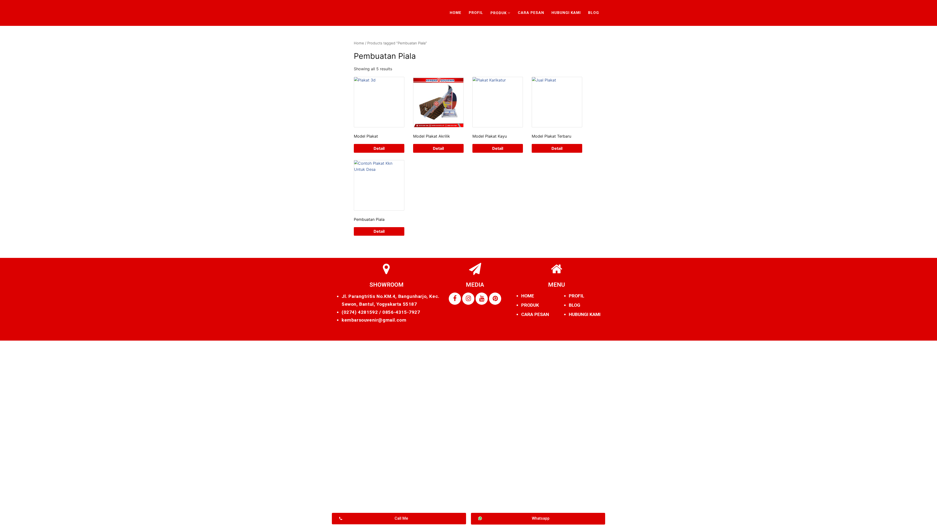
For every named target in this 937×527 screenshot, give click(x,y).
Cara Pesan (531, 12)
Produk (498, 13)
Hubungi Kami (566, 12)
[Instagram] (468, 299)
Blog (593, 12)
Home (455, 12)
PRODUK (530, 305)
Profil (476, 12)
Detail (379, 148)
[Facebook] (455, 299)
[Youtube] (482, 299)
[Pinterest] (495, 299)
